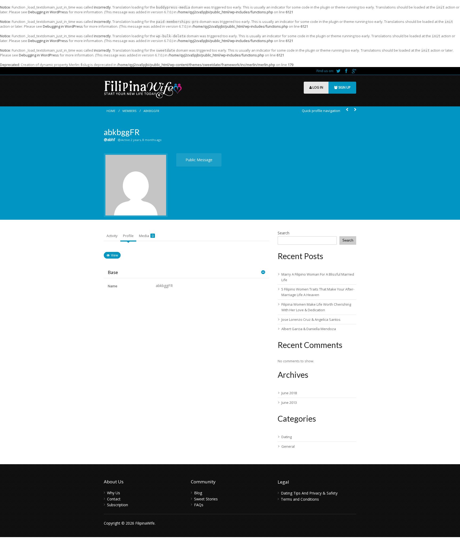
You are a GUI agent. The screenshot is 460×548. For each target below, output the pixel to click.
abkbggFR (151, 111)
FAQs (198, 504)
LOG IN (317, 87)
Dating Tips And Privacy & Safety (309, 493)
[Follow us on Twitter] (338, 70)
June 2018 (289, 393)
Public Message (199, 159)
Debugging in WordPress (48, 12)
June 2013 (289, 402)
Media (146, 235)
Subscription (117, 504)
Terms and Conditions (300, 499)
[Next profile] (355, 109)
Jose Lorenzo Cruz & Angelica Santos (310, 319)
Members (129, 111)
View (114, 255)
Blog (198, 492)
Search (283, 232)
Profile (128, 235)
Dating (286, 436)
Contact (114, 498)
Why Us (113, 492)
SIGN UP (344, 87)
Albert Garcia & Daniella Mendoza (308, 328)
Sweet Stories (206, 498)
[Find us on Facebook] (346, 70)
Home (110, 111)
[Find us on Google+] (354, 70)
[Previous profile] (347, 109)
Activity (112, 235)
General (288, 446)
